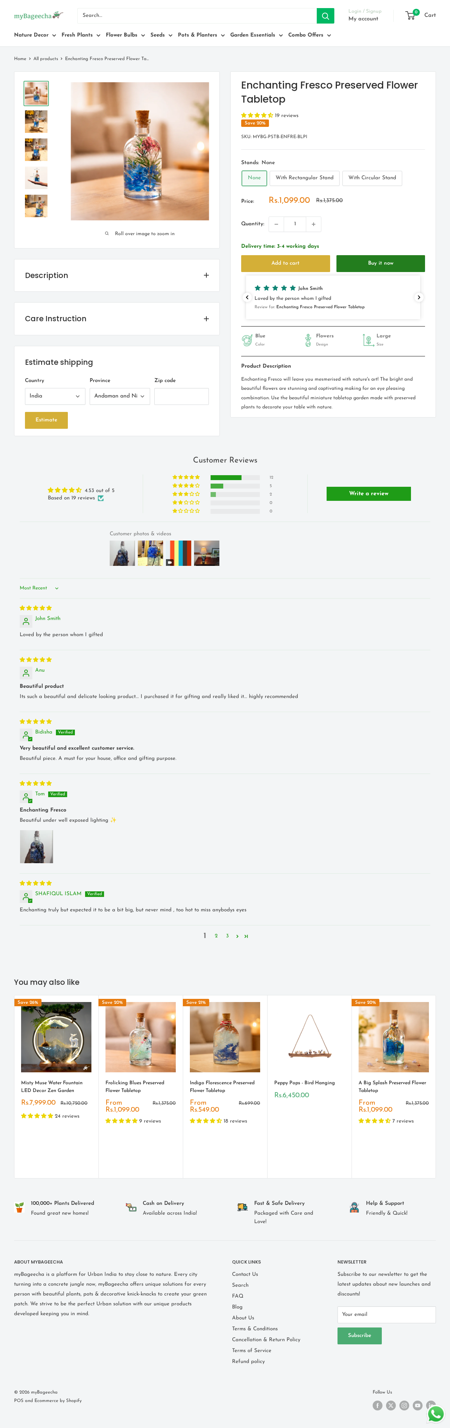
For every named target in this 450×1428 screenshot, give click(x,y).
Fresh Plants (77, 35)
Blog (237, 1307)
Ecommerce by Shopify (58, 1400)
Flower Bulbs (121, 35)
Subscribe (359, 1335)
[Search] (325, 16)
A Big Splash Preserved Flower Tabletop (392, 1086)
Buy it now (380, 263)
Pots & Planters (197, 35)
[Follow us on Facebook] (377, 1405)
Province (100, 380)
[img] (36, 608)
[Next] (436, 1086)
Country (34, 380)
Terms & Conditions (255, 1329)
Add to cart (285, 263)
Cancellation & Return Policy (266, 1340)
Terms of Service (251, 1350)
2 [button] (216, 936)
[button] (258, 115)
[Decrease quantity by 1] (276, 224)
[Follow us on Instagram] (404, 1405)
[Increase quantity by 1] (313, 224)
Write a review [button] (368, 494)
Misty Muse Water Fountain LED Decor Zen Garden (52, 1086)
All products (45, 59)
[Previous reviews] (247, 297)
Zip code (165, 380)
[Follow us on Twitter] (391, 1405)
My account (363, 19)
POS (19, 1400)
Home (20, 59)
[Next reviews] (419, 297)
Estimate (46, 420)
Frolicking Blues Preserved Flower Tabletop (134, 1086)
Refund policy (248, 1361)
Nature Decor (31, 35)
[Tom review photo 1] (36, 847)
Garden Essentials (252, 35)
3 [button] (227, 936)
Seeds (157, 35)
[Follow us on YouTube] (418, 1405)
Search (240, 1285)
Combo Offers (305, 35)
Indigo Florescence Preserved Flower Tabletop (222, 1086)
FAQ (237, 1296)
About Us (243, 1318)
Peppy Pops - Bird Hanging (304, 1083)
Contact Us (245, 1274)
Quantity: (252, 224)
